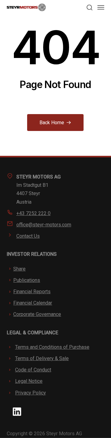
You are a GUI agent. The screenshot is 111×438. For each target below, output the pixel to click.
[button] (89, 7)
